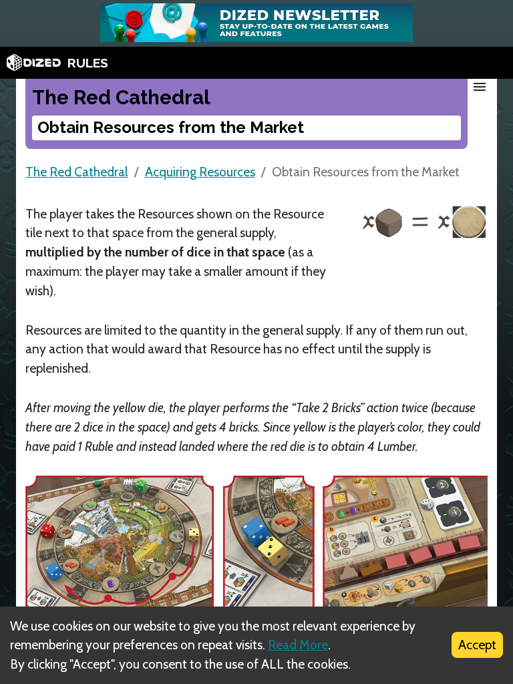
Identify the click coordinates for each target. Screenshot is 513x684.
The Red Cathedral (76, 172)
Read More (298, 645)
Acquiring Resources (200, 172)
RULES (87, 62)
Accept (477, 645)
